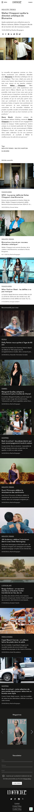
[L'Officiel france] (17, 2)
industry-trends (8, 148)
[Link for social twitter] (11, 799)
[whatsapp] (17, 34)
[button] (32, 732)
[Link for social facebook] (15, 799)
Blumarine (8, 77)
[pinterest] (8, 34)
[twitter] (14, 34)
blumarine (5, 151)
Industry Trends (9, 9)
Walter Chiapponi (21, 148)
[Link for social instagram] (19, 799)
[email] (3, 34)
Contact (17, 803)
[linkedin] (11, 34)
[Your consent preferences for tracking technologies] (31, 809)
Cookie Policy (17, 809)
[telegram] (19, 34)
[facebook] (5, 34)
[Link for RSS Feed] (23, 799)
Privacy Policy (27, 779)
